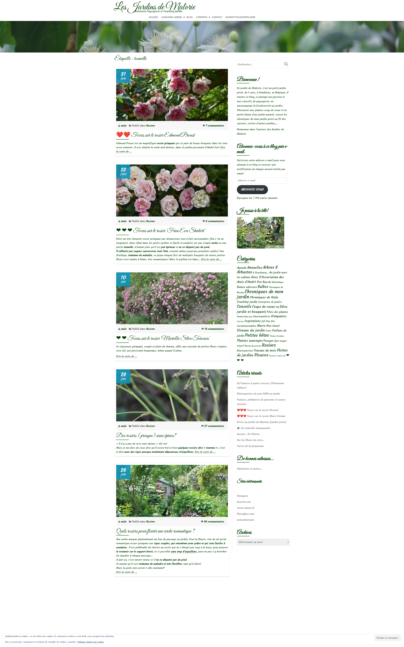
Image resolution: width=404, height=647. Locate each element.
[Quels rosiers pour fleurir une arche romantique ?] (172, 490)
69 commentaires (214, 521)
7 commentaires (215, 125)
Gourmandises (261, 316)
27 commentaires (214, 425)
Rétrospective (245, 350)
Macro (261, 326)
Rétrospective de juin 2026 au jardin (258, 393)
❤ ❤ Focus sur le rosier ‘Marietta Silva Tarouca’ (163, 338)
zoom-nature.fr (245, 507)
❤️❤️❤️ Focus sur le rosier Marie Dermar (261, 416)
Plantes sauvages (250, 341)
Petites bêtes (257, 335)
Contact (217, 17)
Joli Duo (265, 321)
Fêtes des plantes (277, 312)
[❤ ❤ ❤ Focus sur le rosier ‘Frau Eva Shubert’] (172, 189)
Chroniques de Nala (264, 297)
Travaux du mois (265, 350)
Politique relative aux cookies (91, 642)
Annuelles (254, 267)
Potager (268, 341)
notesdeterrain (245, 519)
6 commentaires (215, 221)
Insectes (240, 321)
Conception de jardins (270, 301)
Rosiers (150, 125)
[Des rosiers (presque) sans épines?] (172, 394)
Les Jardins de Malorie (154, 7)
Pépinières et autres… (249, 468)
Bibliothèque (278, 282)
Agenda (241, 267)
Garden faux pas (244, 316)
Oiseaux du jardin (251, 330)
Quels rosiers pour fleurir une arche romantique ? (155, 531)
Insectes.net (244, 501)
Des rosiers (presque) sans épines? (146, 435)
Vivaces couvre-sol (277, 356)
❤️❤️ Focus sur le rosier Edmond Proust (155, 135)
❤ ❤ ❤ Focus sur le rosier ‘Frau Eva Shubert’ (160, 230)
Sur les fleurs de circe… (251, 440)
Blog (190, 17)
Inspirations (253, 321)
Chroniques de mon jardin (260, 294)
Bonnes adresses (247, 287)
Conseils (244, 306)
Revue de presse (253, 345)
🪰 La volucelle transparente (253, 428)
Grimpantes (278, 316)
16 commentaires (214, 328)
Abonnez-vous (252, 189)
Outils (268, 330)
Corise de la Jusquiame (250, 446)
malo (124, 125)
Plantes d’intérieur (277, 336)
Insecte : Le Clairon (248, 434)
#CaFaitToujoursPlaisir (240, 17)
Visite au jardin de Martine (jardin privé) (261, 422)
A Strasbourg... (260, 272)
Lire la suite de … (211, 259)
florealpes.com (245, 513)
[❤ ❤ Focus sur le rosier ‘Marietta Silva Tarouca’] (172, 297)
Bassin (267, 282)
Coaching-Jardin (171, 17)
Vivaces (261, 354)
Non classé (273, 326)
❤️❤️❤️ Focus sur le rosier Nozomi (257, 410)
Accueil (153, 17)
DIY (277, 307)
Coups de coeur (263, 307)
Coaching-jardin (247, 302)
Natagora (242, 495)
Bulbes (263, 286)
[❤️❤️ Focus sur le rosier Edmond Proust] (172, 94)
